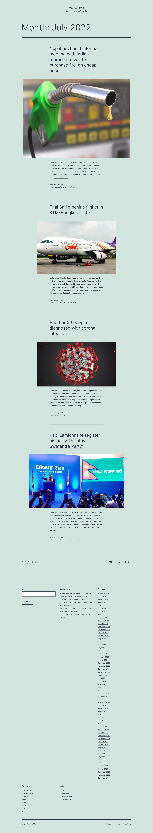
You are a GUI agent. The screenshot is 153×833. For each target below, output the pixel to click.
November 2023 (104, 666)
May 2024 (101, 648)
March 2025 (102, 617)
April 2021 (101, 760)
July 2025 (101, 605)
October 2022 (103, 705)
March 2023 (102, 690)
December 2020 (104, 772)
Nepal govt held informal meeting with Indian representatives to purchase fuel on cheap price (73, 59)
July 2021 (101, 751)
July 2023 (101, 678)
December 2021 (104, 736)
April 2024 (102, 651)
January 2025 (103, 624)
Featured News (65, 187)
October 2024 (103, 633)
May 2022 (101, 720)
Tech (23, 808)
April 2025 (101, 614)
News (73, 540)
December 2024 (104, 627)
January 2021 (103, 769)
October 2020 (103, 778)
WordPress (127, 824)
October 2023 (103, 669)
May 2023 (101, 684)
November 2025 (104, 593)
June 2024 (102, 645)
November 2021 (104, 739)
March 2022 (102, 726)
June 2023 (102, 681)
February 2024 (103, 657)
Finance (73, 187)
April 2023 (101, 687)
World (24, 811)
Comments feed (66, 796)
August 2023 (102, 675)
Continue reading (61, 177)
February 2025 (103, 620)
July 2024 (101, 642)
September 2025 (104, 599)
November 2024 (104, 630)
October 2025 (103, 596)
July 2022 (101, 714)
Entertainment (27, 790)
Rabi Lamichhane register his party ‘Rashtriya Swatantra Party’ (74, 441)
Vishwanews (76, 8)
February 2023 (103, 693)
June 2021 (101, 754)
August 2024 (102, 639)
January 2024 (103, 660)
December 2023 (104, 663)
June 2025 (102, 608)
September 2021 (104, 745)
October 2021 (103, 742)
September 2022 (104, 708)
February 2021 (103, 766)
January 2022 (103, 732)
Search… (25, 589)
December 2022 (104, 699)
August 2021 (102, 748)
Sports (24, 805)
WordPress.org (65, 799)
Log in (62, 790)
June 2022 (102, 717)
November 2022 (104, 702)
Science (24, 802)
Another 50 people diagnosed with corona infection (72, 328)
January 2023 (103, 696)
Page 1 (111, 562)
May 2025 (101, 611)
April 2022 (101, 723)
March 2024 (102, 654)
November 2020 (104, 775)
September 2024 (104, 636)
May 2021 (101, 757)
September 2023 (104, 672)
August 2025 (102, 602)
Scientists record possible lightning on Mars (76, 593)
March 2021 (102, 763)
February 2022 (103, 729)
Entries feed (64, 793)
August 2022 (102, 711)
